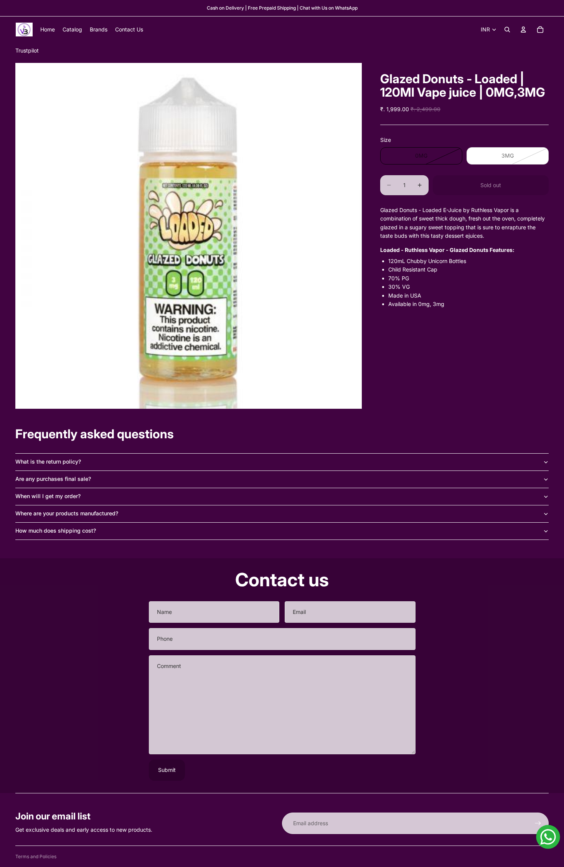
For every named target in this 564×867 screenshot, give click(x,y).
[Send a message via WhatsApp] (548, 837)
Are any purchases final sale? (53, 478)
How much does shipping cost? (55, 530)
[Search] (507, 29)
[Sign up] (538, 823)
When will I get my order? (48, 496)
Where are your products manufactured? (66, 513)
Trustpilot (27, 50)
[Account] (523, 29)
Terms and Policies (35, 856)
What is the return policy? (48, 461)
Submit (167, 770)
